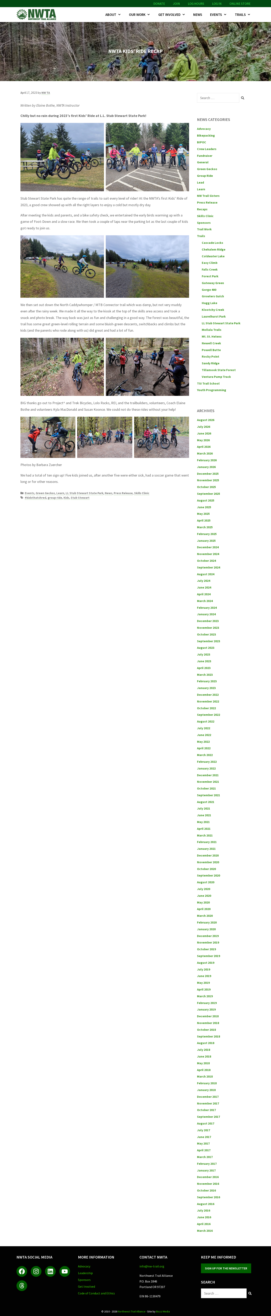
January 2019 (206, 1009)
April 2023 (203, 668)
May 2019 (203, 983)
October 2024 (206, 561)
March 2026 (205, 453)
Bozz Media (163, 1311)
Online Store (240, 4)
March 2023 (205, 675)
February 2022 (207, 762)
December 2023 (208, 621)
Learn (60, 493)
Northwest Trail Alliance (131, 1311)
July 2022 (203, 728)
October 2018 (206, 1030)
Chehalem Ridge (213, 249)
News (197, 14)
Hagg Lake (209, 303)
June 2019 (204, 976)
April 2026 (203, 447)
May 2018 (203, 1063)
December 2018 (208, 1016)
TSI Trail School (208, 383)
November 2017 (208, 1103)
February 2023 (207, 681)
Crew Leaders (206, 149)
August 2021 (205, 802)
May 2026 (203, 440)
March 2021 (205, 835)
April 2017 (203, 1150)
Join (176, 4)
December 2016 (208, 1177)
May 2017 (203, 1143)
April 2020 (203, 909)
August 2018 (205, 1043)
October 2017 (206, 1110)
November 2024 (208, 554)
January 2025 (206, 541)
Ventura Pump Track (216, 377)
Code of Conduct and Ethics (96, 1293)
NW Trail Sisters (208, 196)
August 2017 (205, 1123)
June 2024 (204, 587)
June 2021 (204, 815)
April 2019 (203, 989)
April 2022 (203, 748)
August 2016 (205, 1204)
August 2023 (205, 648)
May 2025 (203, 514)
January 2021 (206, 849)
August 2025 (205, 500)
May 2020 (203, 902)
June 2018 (204, 1056)
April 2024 (203, 594)
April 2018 (203, 1070)
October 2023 (206, 634)
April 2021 (203, 829)
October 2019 (206, 949)
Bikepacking (206, 135)
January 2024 (206, 614)
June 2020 (204, 896)
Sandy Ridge (210, 363)
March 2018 (205, 1076)
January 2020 (206, 929)
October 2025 (206, 487)
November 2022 (208, 701)
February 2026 (207, 460)
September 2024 (208, 567)
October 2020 (206, 869)
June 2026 (204, 433)
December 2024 (208, 547)
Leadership (85, 1273)
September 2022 (208, 715)
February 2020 (207, 922)
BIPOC (201, 142)
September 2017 (208, 1117)
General (203, 162)
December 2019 (208, 936)
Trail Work (204, 229)
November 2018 (208, 1023)
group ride (55, 498)
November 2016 (208, 1184)
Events (216, 14)
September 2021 (208, 795)
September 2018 (208, 1036)
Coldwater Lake (213, 256)
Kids (66, 498)
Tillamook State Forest (219, 370)
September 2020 (208, 875)
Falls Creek (210, 269)
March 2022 (205, 755)
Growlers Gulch (213, 296)
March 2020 (205, 916)
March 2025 (205, 527)
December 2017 (208, 1097)
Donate (159, 4)
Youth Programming (211, 390)
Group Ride (205, 176)
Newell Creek (211, 343)
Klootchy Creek (213, 310)
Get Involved (169, 14)
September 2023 (208, 641)
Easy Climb (209, 263)
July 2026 (203, 427)
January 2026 (206, 467)
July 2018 (203, 1050)
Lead (200, 182)
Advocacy (204, 129)
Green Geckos (45, 493)
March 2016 (205, 1231)
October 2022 (206, 708)
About (110, 14)
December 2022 (208, 695)
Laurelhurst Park (214, 316)
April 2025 (203, 520)
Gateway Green (213, 283)
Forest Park (210, 276)
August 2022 (205, 721)
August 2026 (205, 420)
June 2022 (204, 735)
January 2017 (206, 1170)
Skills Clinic (141, 493)
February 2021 (207, 842)
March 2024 (205, 601)
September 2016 (208, 1197)
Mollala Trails (211, 330)
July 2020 (203, 889)
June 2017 (204, 1137)
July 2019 (203, 969)
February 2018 (207, 1083)
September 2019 (208, 956)
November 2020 (208, 862)
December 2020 (208, 855)
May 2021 (203, 822)
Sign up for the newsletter (226, 1268)
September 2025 (208, 494)
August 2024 (205, 574)
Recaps (202, 209)
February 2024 (207, 608)
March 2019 (205, 996)
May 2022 (203, 742)
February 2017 (207, 1164)
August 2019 (205, 963)
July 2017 (203, 1130)
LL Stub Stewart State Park (84, 493)
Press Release (123, 493)
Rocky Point (210, 356)
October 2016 (206, 1190)
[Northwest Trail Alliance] (37, 14)
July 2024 (203, 581)
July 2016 (203, 1210)
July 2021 (203, 808)
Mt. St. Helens (212, 336)
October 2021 (206, 788)
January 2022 (206, 768)
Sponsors (204, 223)
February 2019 (207, 1003)
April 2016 (203, 1224)
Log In (217, 4)
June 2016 (204, 1217)
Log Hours (196, 4)
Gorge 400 (209, 290)
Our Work (137, 14)
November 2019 (208, 942)
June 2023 (204, 661)
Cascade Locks (212, 243)
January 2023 (206, 688)
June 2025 (204, 507)
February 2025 (207, 534)
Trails (240, 14)
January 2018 (206, 1090)
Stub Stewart (80, 498)
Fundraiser (204, 156)
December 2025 (208, 474)
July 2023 (203, 654)
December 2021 (208, 775)
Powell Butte (211, 350)
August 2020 (205, 882)
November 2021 (208, 782)
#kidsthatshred (35, 498)
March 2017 (205, 1157)
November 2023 (208, 628)
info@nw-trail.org (151, 1266)
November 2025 (208, 480)
